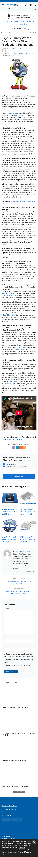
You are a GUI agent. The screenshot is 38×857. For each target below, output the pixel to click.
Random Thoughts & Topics (27, 53)
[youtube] (24, 572)
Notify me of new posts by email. (18, 665)
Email (5, 646)
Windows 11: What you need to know (14, 761)
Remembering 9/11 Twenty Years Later (15, 786)
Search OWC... (6, 9)
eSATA (23, 349)
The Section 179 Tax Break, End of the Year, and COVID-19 (18, 734)
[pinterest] (21, 572)
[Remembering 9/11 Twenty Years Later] (19, 774)
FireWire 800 (20, 347)
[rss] (26, 572)
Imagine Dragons (7, 293)
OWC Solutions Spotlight (27, 21)
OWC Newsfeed (16, 49)
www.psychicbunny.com (14, 439)
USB (3, 349)
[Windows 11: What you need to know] (19, 749)
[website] (13, 572)
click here (22, 848)
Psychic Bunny (12, 113)
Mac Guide (14, 24)
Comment (7, 608)
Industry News (14, 53)
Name (5, 638)
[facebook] (16, 572)
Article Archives (22, 24)
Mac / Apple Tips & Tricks (11, 21)
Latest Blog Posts (10, 464)
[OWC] (19, 16)
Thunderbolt (12, 315)
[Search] (35, 9)
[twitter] (18, 572)
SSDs (3, 315)
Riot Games (13, 381)
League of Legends (12, 295)
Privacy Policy (17, 852)
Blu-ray (29, 341)
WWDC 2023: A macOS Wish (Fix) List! (15, 708)
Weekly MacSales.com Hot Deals (15, 466)
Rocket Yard (19, 115)
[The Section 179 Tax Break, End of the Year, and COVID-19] (19, 721)
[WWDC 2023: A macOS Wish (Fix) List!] (19, 696)
